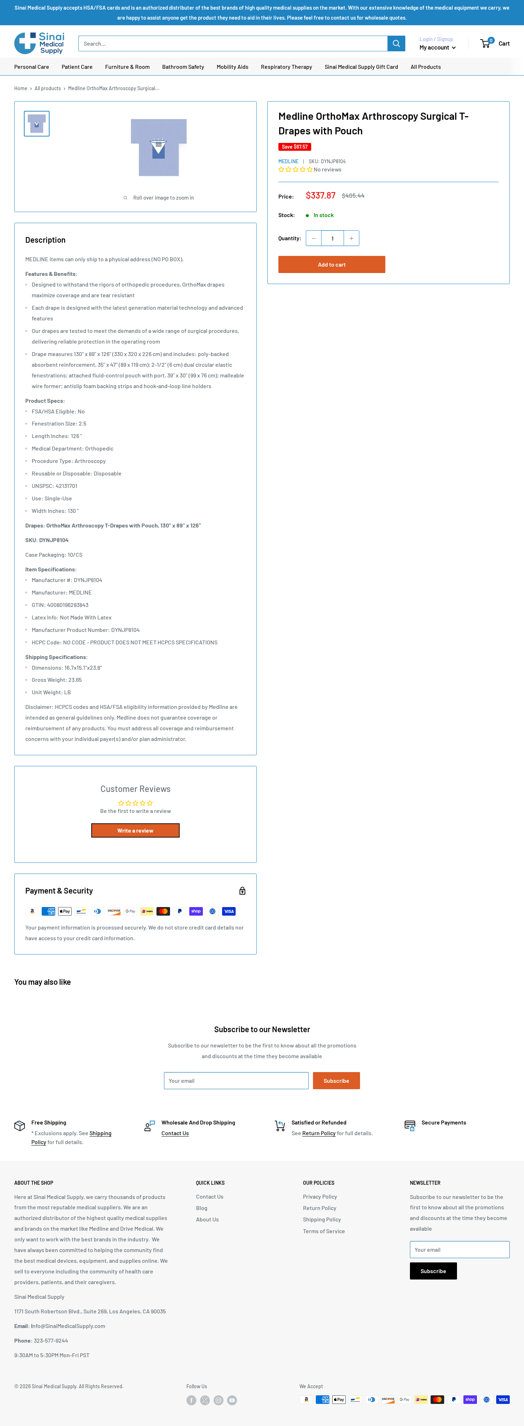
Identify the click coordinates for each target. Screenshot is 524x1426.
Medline (288, 161)
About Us (207, 1219)
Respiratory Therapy (286, 67)
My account (435, 47)
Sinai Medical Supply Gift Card (361, 67)
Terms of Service (324, 1230)
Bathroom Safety (183, 67)
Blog (201, 1207)
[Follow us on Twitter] (205, 1401)
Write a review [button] (135, 830)
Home (20, 88)
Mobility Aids (232, 67)
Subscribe (336, 1080)
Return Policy (319, 1132)
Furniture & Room (127, 67)
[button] (296, 169)
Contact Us (175, 1132)
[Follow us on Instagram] (219, 1400)
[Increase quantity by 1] (351, 238)
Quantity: (290, 238)
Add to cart (332, 264)
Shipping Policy (322, 1219)
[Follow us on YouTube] (232, 1400)
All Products (426, 67)
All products (48, 88)
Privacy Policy (320, 1196)
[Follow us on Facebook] (191, 1400)
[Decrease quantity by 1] (313, 238)
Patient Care (77, 67)
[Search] (396, 43)
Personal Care (31, 67)
